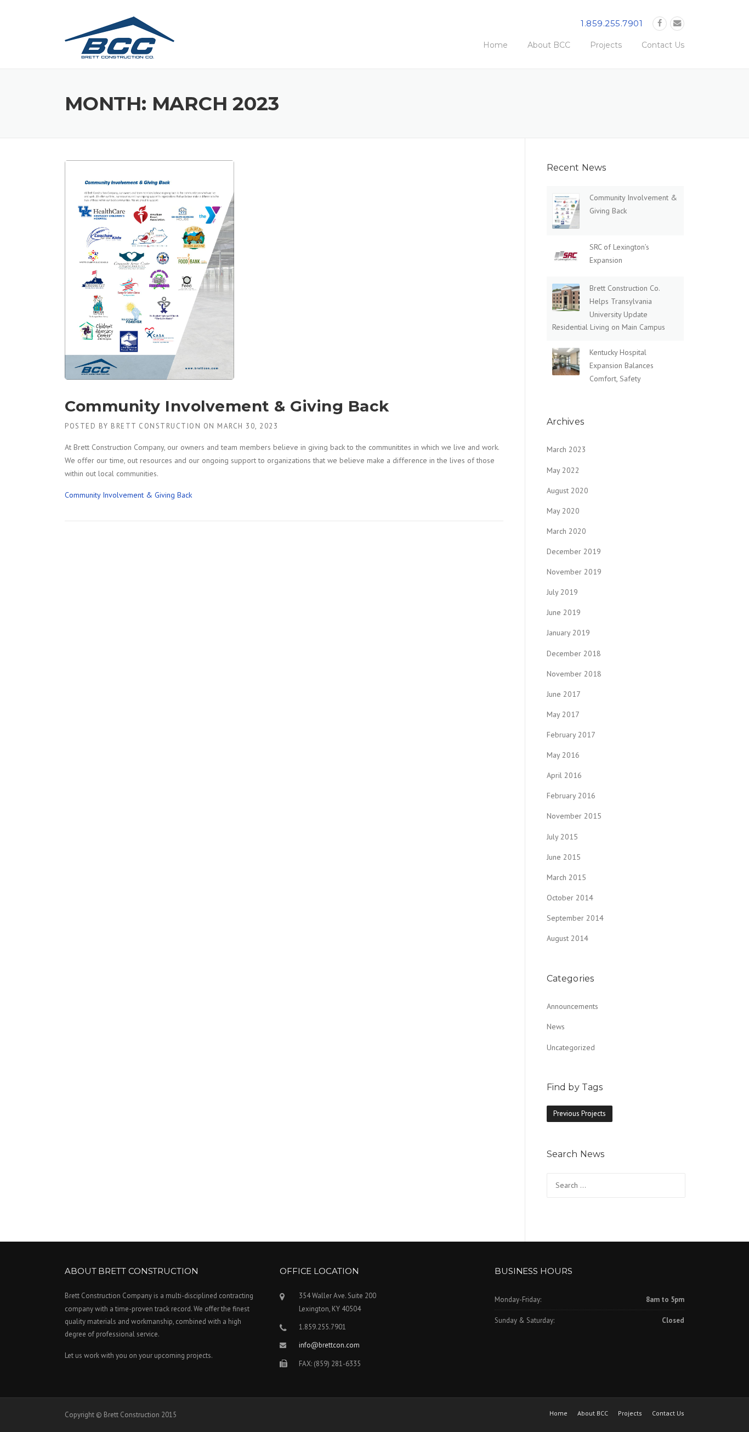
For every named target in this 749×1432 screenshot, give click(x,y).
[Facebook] (659, 23)
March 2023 (566, 449)
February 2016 (571, 795)
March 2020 (566, 531)
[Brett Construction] (119, 41)
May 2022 (563, 470)
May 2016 (563, 755)
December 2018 (574, 653)
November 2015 (574, 816)
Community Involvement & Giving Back (227, 406)
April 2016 (564, 775)
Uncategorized (571, 1047)
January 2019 (568, 633)
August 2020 (567, 490)
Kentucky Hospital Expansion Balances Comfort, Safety (621, 365)
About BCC (548, 45)
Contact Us (663, 45)
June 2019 (564, 612)
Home (495, 45)
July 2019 (562, 592)
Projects (606, 45)
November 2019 (574, 572)
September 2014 (575, 918)
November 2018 (574, 674)
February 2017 (571, 735)
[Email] (677, 23)
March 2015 (566, 877)
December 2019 (574, 551)
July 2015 (562, 837)
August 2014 (567, 938)
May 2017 (563, 714)
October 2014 (570, 898)
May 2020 (563, 511)
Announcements (572, 1006)
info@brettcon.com (329, 1345)
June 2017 (564, 694)
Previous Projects (579, 1113)
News (556, 1026)
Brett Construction (156, 426)
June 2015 (564, 857)
